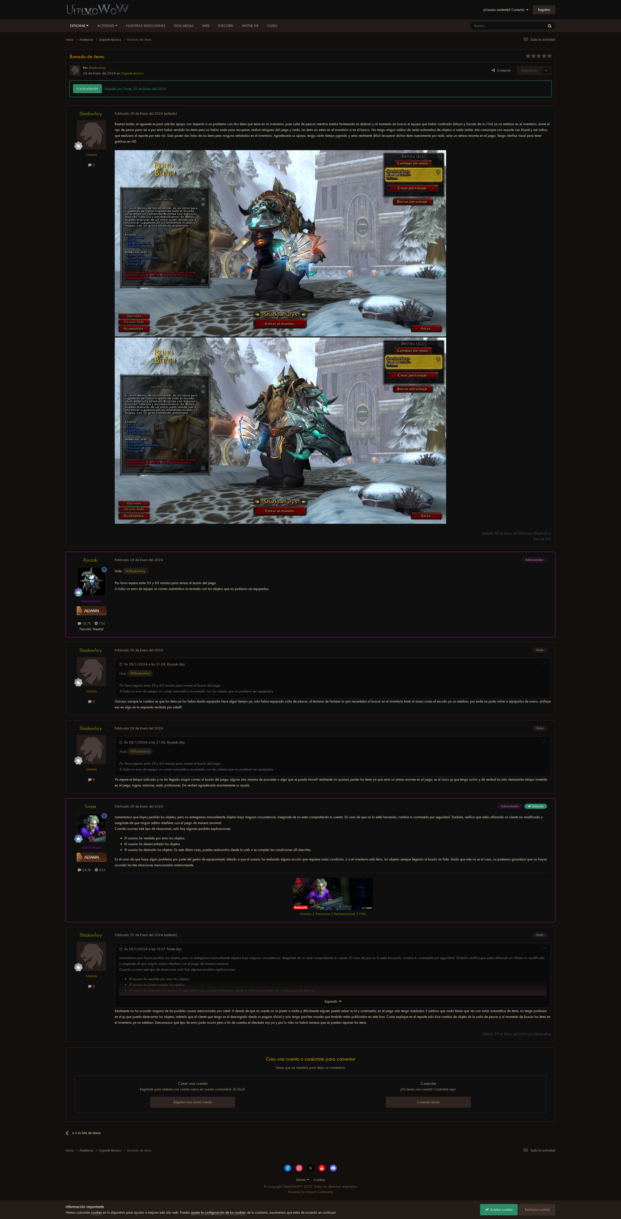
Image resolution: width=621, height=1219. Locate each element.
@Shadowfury (136, 571)
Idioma (301, 1180)
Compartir (503, 70)
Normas (305, 914)
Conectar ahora (428, 1102)
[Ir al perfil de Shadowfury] (75, 70)
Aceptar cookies (501, 1209)
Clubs (272, 26)
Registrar (544, 10)
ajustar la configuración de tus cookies (218, 1212)
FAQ (362, 914)
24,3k (86, 870)
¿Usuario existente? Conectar (504, 10)
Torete (90, 806)
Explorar (78, 26)
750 (101, 623)
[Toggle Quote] (121, 664)
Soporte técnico (132, 73)
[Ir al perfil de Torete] (91, 827)
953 (102, 870)
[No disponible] (280, 243)
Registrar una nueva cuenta (192, 1102)
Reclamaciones (344, 914)
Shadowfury (90, 113)
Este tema (532, 25)
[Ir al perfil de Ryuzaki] (91, 581)
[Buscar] (549, 26)
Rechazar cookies (537, 1209)
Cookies (319, 1180)
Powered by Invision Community (310, 1192)
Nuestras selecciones (145, 26)
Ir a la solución (87, 88)
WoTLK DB (250, 26)
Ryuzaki (90, 560)
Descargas (184, 26)
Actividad (106, 26)
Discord (225, 26)
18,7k (86, 623)
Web (205, 26)
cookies (96, 1212)
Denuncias (322, 914)
